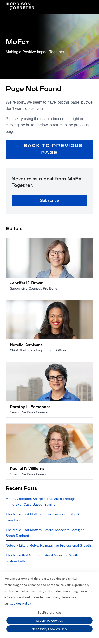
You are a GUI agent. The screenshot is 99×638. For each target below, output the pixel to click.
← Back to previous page (49, 149)
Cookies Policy (20, 603)
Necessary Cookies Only (49, 629)
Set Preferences (49, 612)
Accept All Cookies (49, 620)
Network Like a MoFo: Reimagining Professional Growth (48, 545)
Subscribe (49, 201)
